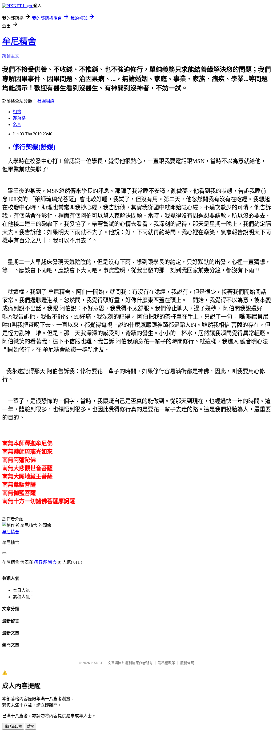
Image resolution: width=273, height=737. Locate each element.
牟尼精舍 (19, 41)
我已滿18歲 (13, 726)
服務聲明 (187, 663)
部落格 (19, 118)
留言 (52, 562)
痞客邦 (40, 562)
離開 (30, 726)
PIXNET (97, 663)
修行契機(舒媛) (34, 147)
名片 (17, 124)
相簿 (17, 111)
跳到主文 (10, 56)
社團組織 (45, 101)
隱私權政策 (166, 663)
